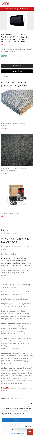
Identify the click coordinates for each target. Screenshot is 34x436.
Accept (17, 420)
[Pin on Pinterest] (7, 76)
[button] (31, 403)
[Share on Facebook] (1, 76)
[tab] (17, 230)
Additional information (8, 233)
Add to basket (17, 66)
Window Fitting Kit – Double (10, 213)
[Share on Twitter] (4, 76)
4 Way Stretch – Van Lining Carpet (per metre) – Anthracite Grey (13, 169)
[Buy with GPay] (17, 71)
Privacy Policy (20, 433)
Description (5, 230)
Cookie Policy (13, 433)
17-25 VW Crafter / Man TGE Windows (18, 401)
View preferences (17, 430)
